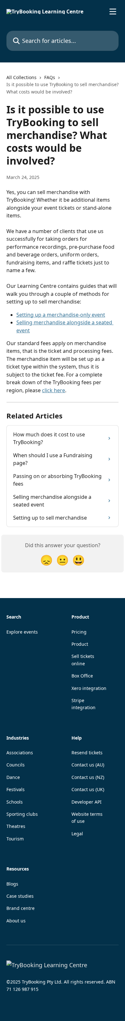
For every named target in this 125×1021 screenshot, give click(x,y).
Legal (77, 834)
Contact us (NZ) (87, 777)
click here (53, 390)
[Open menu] (113, 11)
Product (79, 644)
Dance (13, 777)
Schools (14, 802)
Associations (19, 753)
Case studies (20, 896)
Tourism (15, 839)
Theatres (15, 826)
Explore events (22, 632)
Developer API (86, 802)
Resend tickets (87, 753)
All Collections (21, 77)
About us (16, 921)
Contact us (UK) (87, 789)
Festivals (15, 789)
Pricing (79, 632)
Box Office (82, 676)
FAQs (49, 77)
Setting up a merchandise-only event (60, 314)
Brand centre (20, 908)
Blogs (12, 884)
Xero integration (88, 688)
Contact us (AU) (87, 765)
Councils (15, 765)
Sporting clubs (22, 814)
